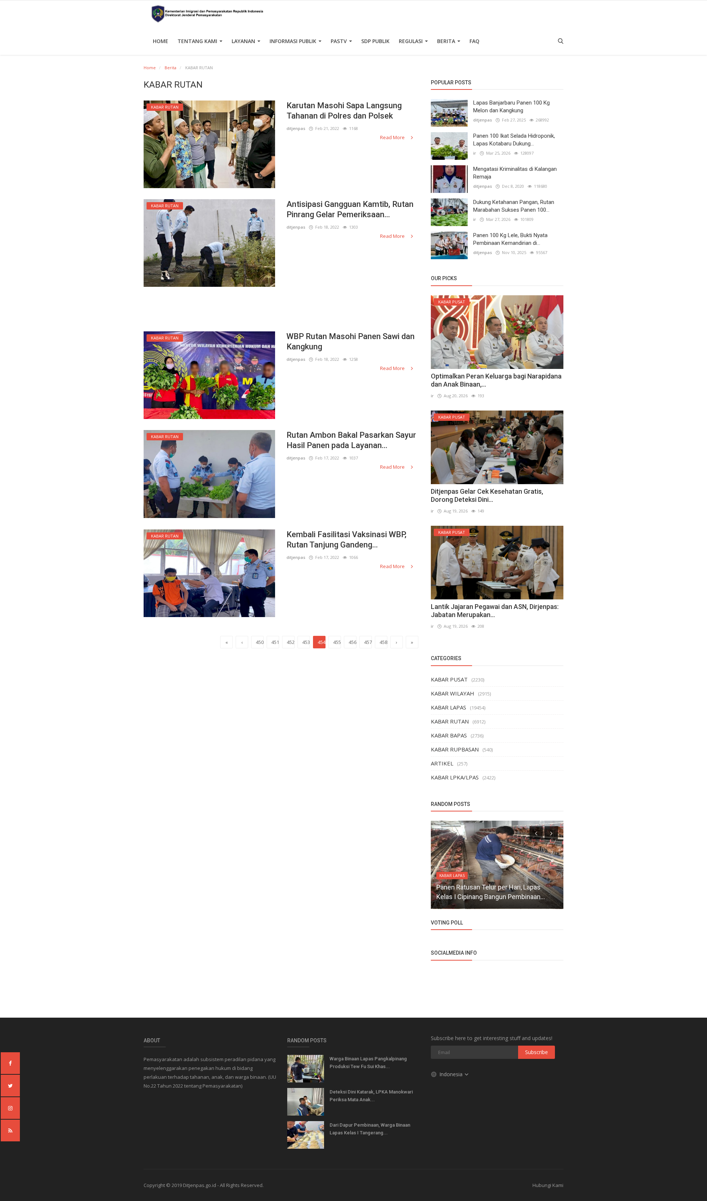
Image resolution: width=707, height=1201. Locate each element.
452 (291, 642)
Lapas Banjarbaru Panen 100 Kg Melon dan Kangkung (511, 106)
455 (337, 642)
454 (322, 642)
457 (368, 642)
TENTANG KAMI (198, 41)
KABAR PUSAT (449, 679)
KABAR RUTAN (450, 721)
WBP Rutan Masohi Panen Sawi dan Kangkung (350, 341)
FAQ (474, 41)
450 (260, 642)
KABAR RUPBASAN (455, 749)
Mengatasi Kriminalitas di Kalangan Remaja (515, 173)
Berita (447, 41)
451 (275, 642)
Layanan (244, 41)
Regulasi (411, 41)
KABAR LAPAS (448, 707)
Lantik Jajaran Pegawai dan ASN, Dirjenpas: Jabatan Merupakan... (495, 611)
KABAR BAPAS (449, 735)
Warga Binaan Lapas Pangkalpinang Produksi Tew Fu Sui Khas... (368, 1062)
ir (474, 153)
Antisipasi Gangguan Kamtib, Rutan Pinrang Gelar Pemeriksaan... (350, 209)
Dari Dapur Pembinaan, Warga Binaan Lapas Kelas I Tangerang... (370, 1128)
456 (352, 642)
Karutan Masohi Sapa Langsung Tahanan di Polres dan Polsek (344, 110)
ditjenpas (295, 128)
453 (306, 642)
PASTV (339, 41)
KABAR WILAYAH (452, 693)
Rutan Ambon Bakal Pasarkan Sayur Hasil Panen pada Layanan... (351, 440)
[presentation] (536, 832)
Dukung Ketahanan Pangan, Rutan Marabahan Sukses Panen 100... (513, 206)
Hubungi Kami (547, 1185)
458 (383, 642)
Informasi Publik (294, 41)
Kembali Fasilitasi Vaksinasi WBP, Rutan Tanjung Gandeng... (346, 539)
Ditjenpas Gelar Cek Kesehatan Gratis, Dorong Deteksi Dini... (487, 495)
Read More (393, 137)
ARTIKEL (442, 763)
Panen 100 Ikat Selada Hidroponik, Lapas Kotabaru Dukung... (514, 140)
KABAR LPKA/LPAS (455, 777)
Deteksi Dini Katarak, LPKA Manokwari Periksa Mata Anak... (371, 1095)
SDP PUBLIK (375, 41)
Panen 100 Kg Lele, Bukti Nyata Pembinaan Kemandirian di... (510, 239)
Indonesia (451, 1074)
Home (160, 41)
